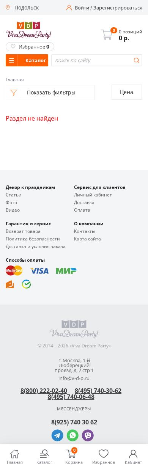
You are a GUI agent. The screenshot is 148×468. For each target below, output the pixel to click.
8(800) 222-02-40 (43, 391)
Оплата (82, 210)
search (136, 60)
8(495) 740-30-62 (98, 391)
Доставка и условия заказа (36, 246)
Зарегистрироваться (117, 7)
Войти (82, 7)
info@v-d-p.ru (74, 378)
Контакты (84, 231)
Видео (13, 210)
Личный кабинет (93, 195)
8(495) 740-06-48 (71, 397)
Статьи (14, 195)
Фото (11, 202)
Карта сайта (87, 239)
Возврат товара (23, 231)
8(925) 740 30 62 (74, 422)
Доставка (84, 202)
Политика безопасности (33, 239)
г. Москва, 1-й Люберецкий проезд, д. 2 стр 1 (74, 365)
